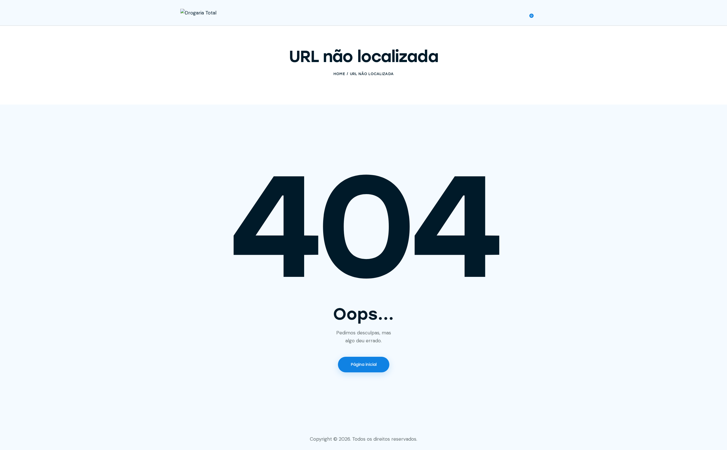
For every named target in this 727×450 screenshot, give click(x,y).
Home (339, 74)
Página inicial (364, 364)
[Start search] (542, 13)
